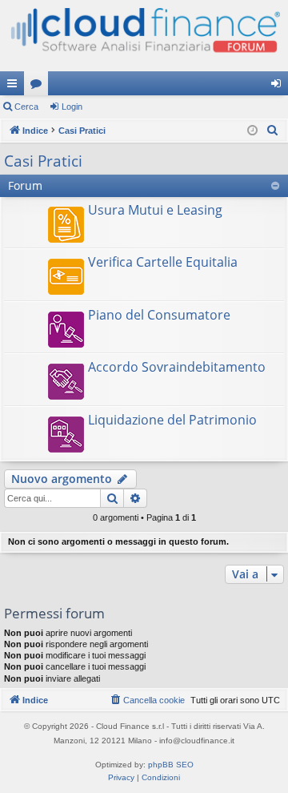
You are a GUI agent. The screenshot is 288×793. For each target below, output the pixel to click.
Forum (39, 86)
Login (72, 106)
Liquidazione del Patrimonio (172, 420)
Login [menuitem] (279, 86)
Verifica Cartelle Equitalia (163, 262)
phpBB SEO (171, 764)
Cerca (26, 106)
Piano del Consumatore (159, 315)
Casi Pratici (43, 161)
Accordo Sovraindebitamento (177, 367)
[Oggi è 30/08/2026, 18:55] (252, 131)
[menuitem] (273, 130)
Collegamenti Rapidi (15, 86)
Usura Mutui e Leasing (155, 210)
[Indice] (144, 35)
